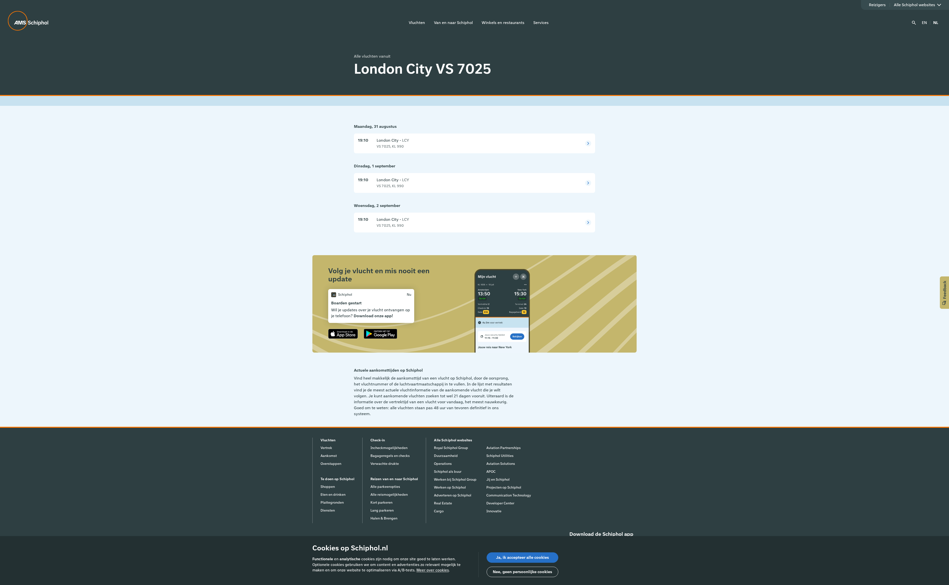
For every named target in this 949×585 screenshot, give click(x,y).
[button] (944, 292)
